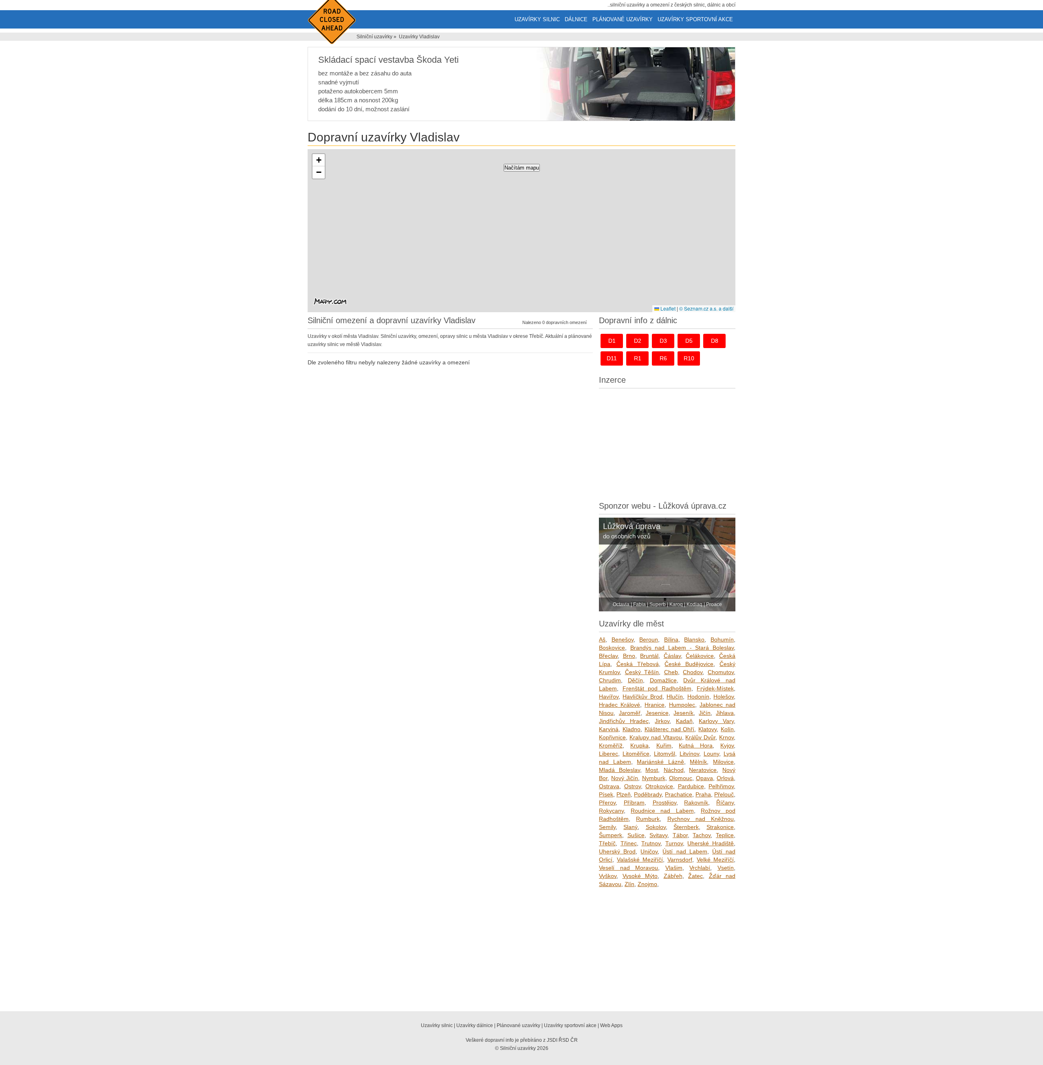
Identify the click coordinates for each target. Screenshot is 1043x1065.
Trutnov (650, 843)
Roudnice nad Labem (662, 810)
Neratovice (703, 770)
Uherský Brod (617, 851)
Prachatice (678, 794)
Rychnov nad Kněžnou (700, 819)
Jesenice (657, 713)
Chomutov (721, 672)
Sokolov (656, 827)
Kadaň (684, 721)
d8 (714, 340)
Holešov (723, 696)
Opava (704, 778)
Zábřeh (673, 876)
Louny (711, 753)
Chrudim (610, 680)
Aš (602, 639)
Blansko (694, 639)
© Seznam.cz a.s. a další (706, 308)
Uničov (649, 851)
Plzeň (623, 794)
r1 (637, 358)
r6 (663, 358)
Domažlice (663, 680)
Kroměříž (611, 745)
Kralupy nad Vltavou (655, 737)
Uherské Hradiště (710, 843)
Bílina (671, 639)
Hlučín (675, 696)
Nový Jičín (624, 778)
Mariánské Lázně (660, 762)
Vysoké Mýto (640, 876)
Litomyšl (664, 753)
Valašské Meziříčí (640, 859)
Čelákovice (700, 656)
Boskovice (612, 647)
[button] (318, 160)
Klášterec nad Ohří (670, 729)
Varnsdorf (679, 859)
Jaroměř (629, 713)
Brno (629, 656)
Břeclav (608, 656)
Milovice (723, 762)
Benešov (623, 639)
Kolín (727, 729)
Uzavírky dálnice (474, 1025)
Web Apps (611, 1025)
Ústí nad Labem (684, 851)
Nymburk (653, 778)
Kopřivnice (612, 737)
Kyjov (727, 745)
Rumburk (648, 819)
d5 (689, 340)
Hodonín (698, 696)
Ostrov (632, 786)
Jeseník (683, 713)
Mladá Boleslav (619, 770)
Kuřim (663, 745)
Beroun (648, 639)
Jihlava (725, 713)
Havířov (608, 696)
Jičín (705, 713)
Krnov (726, 737)
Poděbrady (648, 794)
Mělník (698, 762)
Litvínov (689, 753)
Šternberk (686, 827)
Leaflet (667, 308)
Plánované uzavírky (622, 19)
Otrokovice (659, 786)
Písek (606, 794)
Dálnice (576, 19)
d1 (612, 340)
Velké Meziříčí (715, 859)
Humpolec (682, 704)
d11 (612, 358)
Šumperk (610, 835)
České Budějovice (689, 664)
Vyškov (607, 876)
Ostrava (609, 786)
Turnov (674, 843)
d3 (663, 340)
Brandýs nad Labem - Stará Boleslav (682, 647)
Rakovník (696, 802)
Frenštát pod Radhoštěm (657, 688)
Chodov (692, 672)
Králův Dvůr (700, 737)
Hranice (655, 704)
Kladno (631, 729)
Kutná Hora (696, 745)
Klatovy (707, 729)
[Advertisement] (667, 443)
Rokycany (611, 810)
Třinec (629, 843)
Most (651, 770)
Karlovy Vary (716, 721)
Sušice (636, 835)
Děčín (635, 680)
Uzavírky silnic (537, 19)
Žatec (695, 876)
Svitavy (658, 835)
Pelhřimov (721, 786)
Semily (607, 827)
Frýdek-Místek (715, 688)
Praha (703, 794)
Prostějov (664, 802)
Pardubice (691, 786)
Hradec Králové (619, 704)
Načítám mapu (521, 168)
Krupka (639, 745)
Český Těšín (642, 672)
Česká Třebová (637, 664)
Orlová (725, 778)
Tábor (680, 835)
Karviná (608, 729)
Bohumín (722, 639)
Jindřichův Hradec (624, 721)
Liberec (608, 753)
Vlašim (673, 867)
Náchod (674, 770)
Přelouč (724, 794)
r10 (689, 358)
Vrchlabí (699, 867)
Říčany (725, 802)
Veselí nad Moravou (628, 867)
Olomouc (680, 778)
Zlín (629, 884)
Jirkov (662, 721)
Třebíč (607, 843)
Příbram (634, 802)
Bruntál (649, 656)
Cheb (671, 672)
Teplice (725, 835)
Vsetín (725, 867)
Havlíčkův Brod (642, 696)
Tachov (702, 835)
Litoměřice (636, 753)
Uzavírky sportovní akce (695, 19)
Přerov (607, 802)
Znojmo (647, 884)
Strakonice (720, 827)
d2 (637, 340)
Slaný (630, 827)
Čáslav (672, 656)
